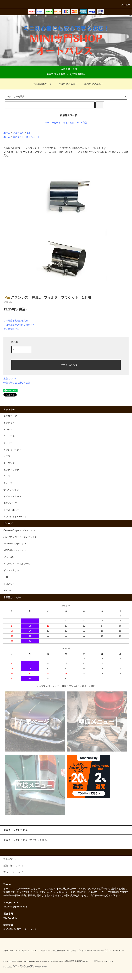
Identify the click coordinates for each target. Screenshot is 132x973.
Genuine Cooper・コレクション (19, 530)
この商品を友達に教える (15, 320)
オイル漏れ (68, 122)
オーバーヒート (53, 122)
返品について (10, 378)
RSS (115, 950)
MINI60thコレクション (14, 543)
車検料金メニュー (93, 83)
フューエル (18, 133)
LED (5, 577)
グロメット (9, 584)
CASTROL (8, 557)
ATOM (121, 950)
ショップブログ (104, 950)
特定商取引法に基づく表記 (16, 382)
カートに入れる (68, 364)
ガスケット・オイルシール (26, 137)
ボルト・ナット (11, 570)
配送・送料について (30, 950)
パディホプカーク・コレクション (20, 537)
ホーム (6, 133)
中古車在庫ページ (42, 83)
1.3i (28, 133)
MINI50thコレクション (14, 550)
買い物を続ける (11, 329)
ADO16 (7, 590)
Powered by (7, 967)
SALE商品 (82, 122)
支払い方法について (11, 950)
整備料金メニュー (68, 83)
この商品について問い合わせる (19, 325)
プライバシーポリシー (87, 950)
